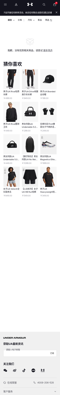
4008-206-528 (45, 382)
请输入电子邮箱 (13, 349)
